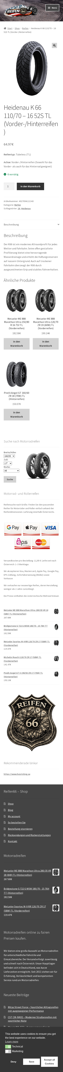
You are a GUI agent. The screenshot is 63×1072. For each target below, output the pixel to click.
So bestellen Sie (17, 822)
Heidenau (26, 208)
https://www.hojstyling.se (17, 774)
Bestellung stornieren (20, 828)
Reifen (25, 28)
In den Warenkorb (30, 186)
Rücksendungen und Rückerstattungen (29, 835)
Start (9, 28)
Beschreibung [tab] (11, 224)
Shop (17, 28)
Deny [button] (13, 1061)
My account (14, 816)
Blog (10, 810)
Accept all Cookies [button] (49, 1061)
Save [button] (31, 1061)
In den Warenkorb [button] (16, 343)
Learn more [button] (11, 1041)
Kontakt (12, 841)
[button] (54, 45)
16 (19, 208)
